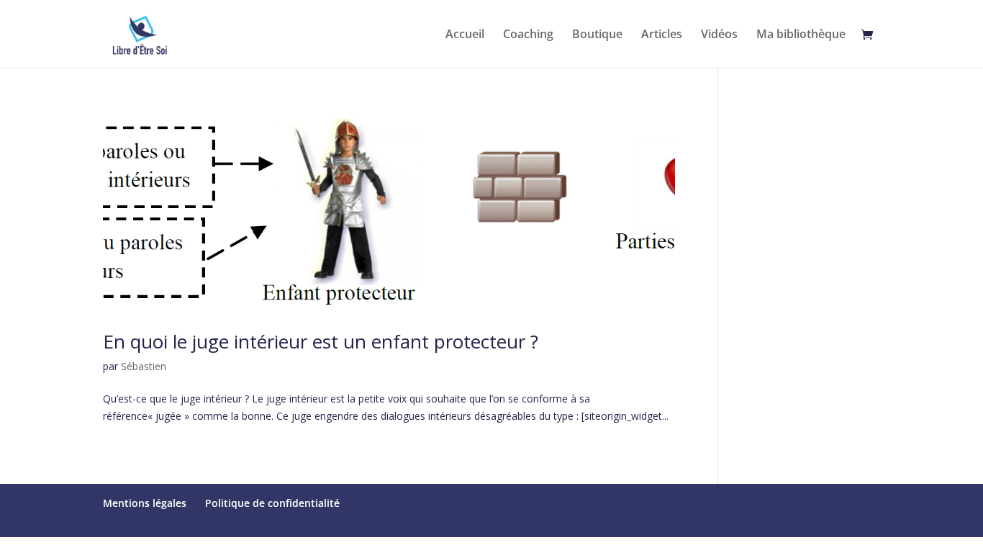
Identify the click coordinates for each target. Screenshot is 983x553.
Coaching (528, 35)
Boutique (597, 35)
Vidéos (719, 35)
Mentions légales (144, 503)
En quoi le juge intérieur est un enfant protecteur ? (320, 341)
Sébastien (143, 366)
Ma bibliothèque (801, 35)
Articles (661, 35)
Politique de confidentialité (272, 503)
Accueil (464, 35)
